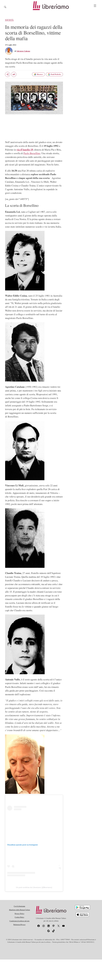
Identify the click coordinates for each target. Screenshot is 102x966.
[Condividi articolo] (7, 74)
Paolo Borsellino (32, 153)
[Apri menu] (95, 6)
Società (9, 20)
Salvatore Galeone (23, 51)
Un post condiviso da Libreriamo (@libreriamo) (34, 887)
